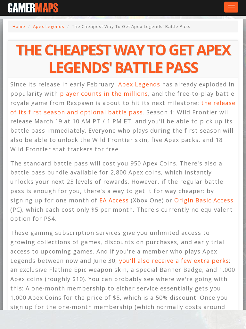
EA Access (114, 200)
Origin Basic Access (204, 200)
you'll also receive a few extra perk (172, 260)
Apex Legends (48, 26)
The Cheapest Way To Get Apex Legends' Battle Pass (123, 58)
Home (18, 26)
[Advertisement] (51, 318)
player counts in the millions (104, 93)
